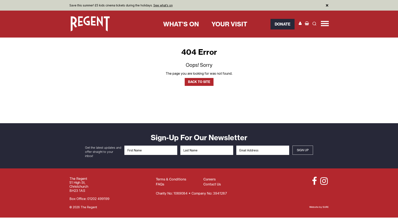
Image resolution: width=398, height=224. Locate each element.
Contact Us (212, 184)
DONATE (282, 24)
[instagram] (323, 181)
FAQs (160, 184)
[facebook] (312, 181)
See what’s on (163, 5)
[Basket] (307, 23)
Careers (209, 179)
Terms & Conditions (171, 179)
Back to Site (199, 82)
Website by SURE (319, 207)
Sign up (303, 150)
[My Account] (300, 23)
